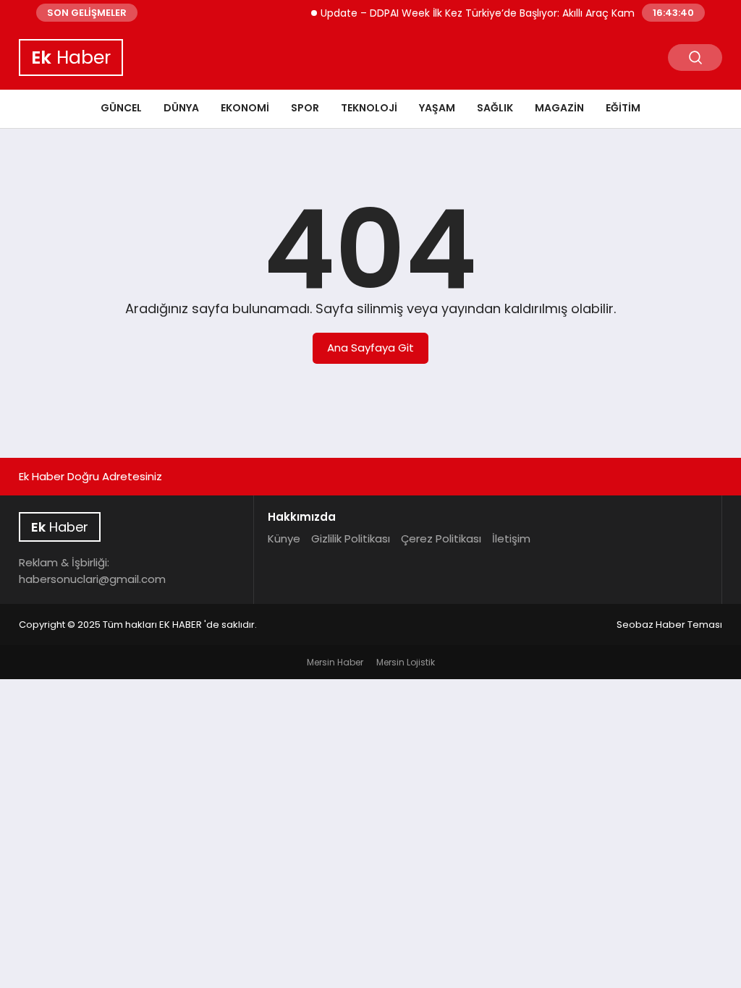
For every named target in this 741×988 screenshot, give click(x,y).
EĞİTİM (623, 108)
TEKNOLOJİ (369, 108)
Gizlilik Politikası (350, 538)
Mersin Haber (335, 662)
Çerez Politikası (441, 538)
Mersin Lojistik (405, 662)
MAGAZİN (559, 108)
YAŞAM (437, 108)
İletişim (511, 538)
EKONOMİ (245, 108)
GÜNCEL (121, 108)
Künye (284, 538)
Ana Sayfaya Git (370, 347)
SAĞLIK (495, 108)
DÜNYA (181, 108)
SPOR (305, 108)
